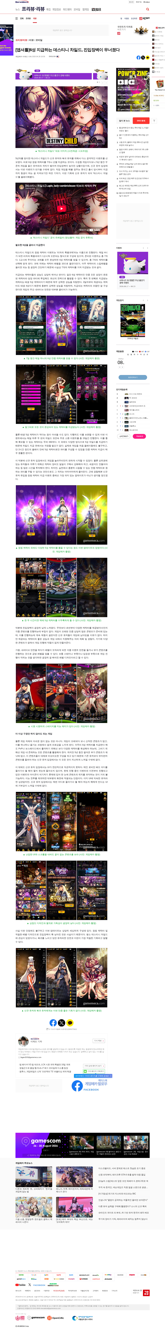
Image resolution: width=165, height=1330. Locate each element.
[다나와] (96, 1275)
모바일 (39, 40)
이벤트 (119, 248)
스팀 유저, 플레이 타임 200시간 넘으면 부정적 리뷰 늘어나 (133, 143)
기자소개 (114, 1291)
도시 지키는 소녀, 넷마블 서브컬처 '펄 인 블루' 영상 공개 (134, 172)
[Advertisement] (62, 30)
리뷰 (31, 40)
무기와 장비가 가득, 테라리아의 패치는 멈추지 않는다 (122, 1219)
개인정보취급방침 (58, 1291)
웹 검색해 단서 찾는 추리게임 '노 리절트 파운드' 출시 (134, 129)
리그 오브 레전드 (135, 394)
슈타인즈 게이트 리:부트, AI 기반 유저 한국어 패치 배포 (123, 1213)
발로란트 (132, 402)
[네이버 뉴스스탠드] (54, 1284)
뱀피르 (157, 40)
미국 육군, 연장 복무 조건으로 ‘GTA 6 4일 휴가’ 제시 (133, 179)
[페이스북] (40, 1284)
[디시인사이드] (108, 1279)
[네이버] (21, 1275)
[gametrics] (21, 1279)
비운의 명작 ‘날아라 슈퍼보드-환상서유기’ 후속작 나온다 (134, 158)
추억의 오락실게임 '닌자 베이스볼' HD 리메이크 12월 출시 (133, 165)
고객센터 (95, 1291)
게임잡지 (120, 300)
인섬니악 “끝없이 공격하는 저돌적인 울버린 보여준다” (123, 1200)
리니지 (131, 414)
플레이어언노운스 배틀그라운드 (141, 418)
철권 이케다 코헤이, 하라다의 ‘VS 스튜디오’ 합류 (134, 150)
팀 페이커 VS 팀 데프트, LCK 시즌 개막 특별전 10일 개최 (44, 1064)
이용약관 (46, 1291)
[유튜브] (21, 1284)
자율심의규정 (84, 1291)
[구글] (34, 1275)
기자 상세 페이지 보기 (93, 1066)
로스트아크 (133, 430)
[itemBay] (108, 1275)
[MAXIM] (120, 1275)
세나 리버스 (159, 44)
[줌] (72, 1275)
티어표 (157, 64)
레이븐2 (158, 48)
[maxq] (132, 1275)
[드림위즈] (144, 1275)
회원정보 (105, 1291)
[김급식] (46, 1279)
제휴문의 (28, 1291)
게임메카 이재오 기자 (23, 57)
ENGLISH (52, 56)
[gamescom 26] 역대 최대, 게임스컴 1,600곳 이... (81, 1153)
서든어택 (132, 422)
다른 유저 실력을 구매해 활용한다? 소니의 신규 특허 (122, 1206)
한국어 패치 (159, 68)
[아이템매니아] (34, 1279)
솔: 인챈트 (158, 32)
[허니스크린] (59, 1279)
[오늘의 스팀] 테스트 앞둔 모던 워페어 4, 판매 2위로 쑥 (123, 1181)
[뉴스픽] (72, 1279)
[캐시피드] (96, 1279)
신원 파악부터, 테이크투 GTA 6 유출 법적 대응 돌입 (121, 1175)
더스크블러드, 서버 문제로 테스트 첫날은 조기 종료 (121, 1168)
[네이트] (59, 1275)
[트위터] (30, 1284)
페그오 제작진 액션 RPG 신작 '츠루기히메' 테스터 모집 (134, 187)
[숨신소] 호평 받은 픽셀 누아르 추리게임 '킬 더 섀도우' (134, 194)
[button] (110, 1076)
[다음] (46, 1275)
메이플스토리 (134, 410)
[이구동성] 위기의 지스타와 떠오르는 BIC (117, 1194)
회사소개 (18, 1291)
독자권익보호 (72, 1291)
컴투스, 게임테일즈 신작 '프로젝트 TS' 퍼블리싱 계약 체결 (45, 1071)
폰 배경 (157, 72)
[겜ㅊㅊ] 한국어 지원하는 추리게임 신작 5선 (134, 136)
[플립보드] (84, 1279)
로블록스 (132, 426)
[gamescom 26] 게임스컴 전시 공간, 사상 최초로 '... (136, 1153)
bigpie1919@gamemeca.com (31, 1057)
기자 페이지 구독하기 (95, 1071)
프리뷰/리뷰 (21, 40)
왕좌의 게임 (159, 36)
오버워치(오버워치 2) (137, 406)
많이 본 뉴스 (124, 121)
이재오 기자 (36, 1041)
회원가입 (139, 2)
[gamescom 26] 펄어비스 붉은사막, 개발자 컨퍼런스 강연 (109, 1153)
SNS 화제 (141, 121)
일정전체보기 (133, 377)
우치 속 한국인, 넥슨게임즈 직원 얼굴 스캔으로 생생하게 (124, 1187)
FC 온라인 (133, 398)
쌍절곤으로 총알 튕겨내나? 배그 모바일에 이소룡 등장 (43, 1068)
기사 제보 (98, 1041)
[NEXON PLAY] (84, 1275)
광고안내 (37, 1291)
